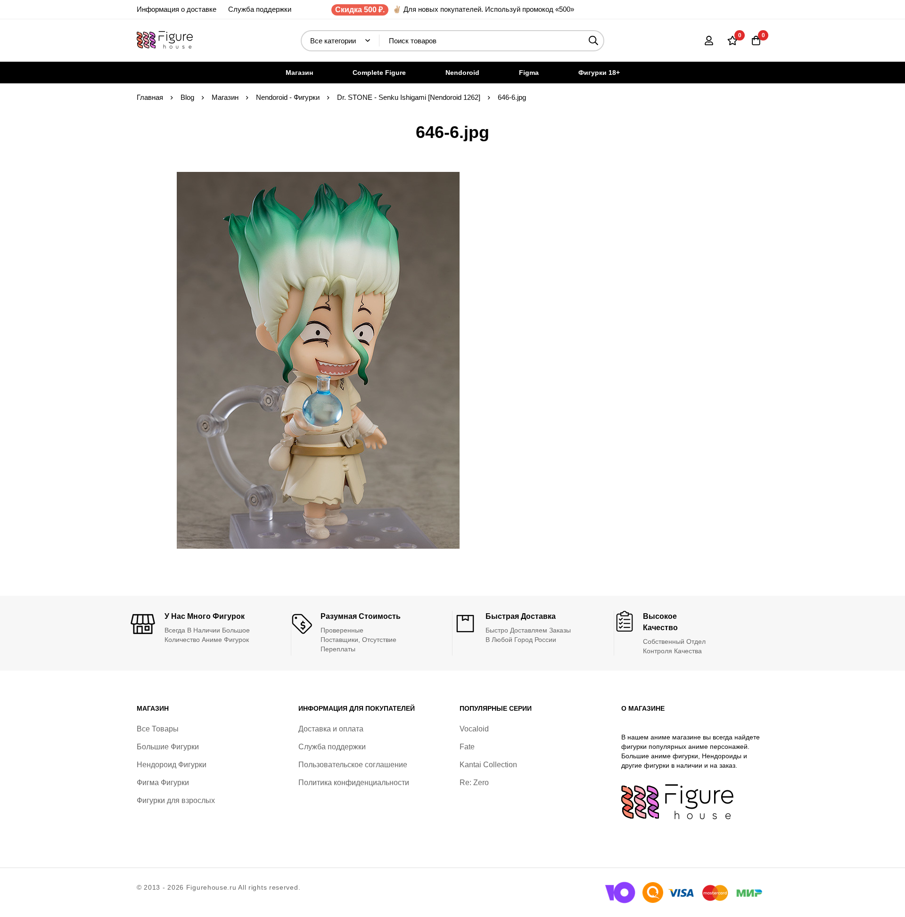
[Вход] (709, 40)
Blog (187, 97)
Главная (150, 97)
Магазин (225, 97)
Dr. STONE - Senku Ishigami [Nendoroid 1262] (408, 97)
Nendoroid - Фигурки (288, 97)
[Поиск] (593, 40)
